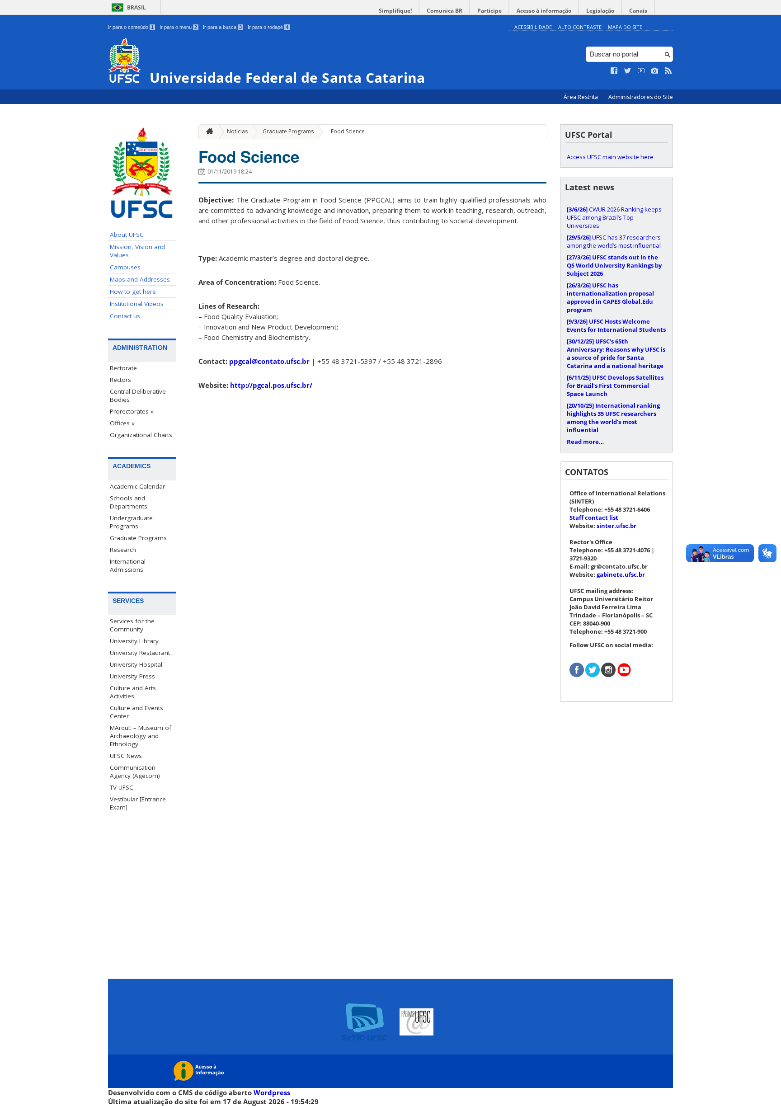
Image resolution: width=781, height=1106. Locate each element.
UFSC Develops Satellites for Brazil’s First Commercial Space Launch (615, 385)
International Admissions (128, 565)
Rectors (120, 380)
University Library (134, 641)
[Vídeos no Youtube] (641, 71)
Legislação (600, 10)
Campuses (125, 267)
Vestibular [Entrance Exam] (138, 803)
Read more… (585, 442)
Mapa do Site (625, 27)
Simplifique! (395, 10)
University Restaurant (140, 653)
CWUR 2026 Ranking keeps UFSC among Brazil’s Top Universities (614, 217)
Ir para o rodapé (268, 27)
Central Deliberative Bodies (138, 395)
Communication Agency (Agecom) (135, 771)
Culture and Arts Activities (133, 692)
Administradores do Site (640, 97)
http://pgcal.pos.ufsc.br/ (271, 385)
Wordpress (272, 1092)
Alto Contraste (580, 27)
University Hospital (136, 664)
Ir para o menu (178, 27)
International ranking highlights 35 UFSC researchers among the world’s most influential (613, 417)
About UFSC (127, 235)
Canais (638, 10)
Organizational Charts (141, 435)
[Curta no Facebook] (614, 71)
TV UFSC (121, 787)
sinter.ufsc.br (616, 526)
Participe (489, 10)
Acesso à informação (544, 10)
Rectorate (123, 368)
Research (123, 550)
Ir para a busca (222, 27)
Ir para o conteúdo (131, 27)
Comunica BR (444, 10)
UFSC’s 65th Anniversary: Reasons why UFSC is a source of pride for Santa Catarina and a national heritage (616, 353)
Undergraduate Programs (131, 522)
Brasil (136, 7)
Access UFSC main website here (610, 157)
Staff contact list (593, 517)
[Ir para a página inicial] (207, 132)
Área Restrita (581, 97)
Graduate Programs (138, 538)
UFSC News (126, 756)
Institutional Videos (137, 304)
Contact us (125, 316)
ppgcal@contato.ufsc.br (269, 361)
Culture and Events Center (136, 712)
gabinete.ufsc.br (621, 574)
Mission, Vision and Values (137, 251)
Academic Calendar (137, 486)
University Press (132, 676)
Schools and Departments (128, 502)
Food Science (348, 131)
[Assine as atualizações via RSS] (668, 71)
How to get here (133, 291)
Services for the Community (132, 625)
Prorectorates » (132, 411)
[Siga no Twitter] (627, 71)
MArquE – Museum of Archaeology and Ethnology (140, 736)
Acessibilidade (533, 27)
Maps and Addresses (140, 279)
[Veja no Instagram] (655, 71)
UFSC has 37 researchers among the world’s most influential (614, 241)
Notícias (237, 131)
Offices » (122, 423)
